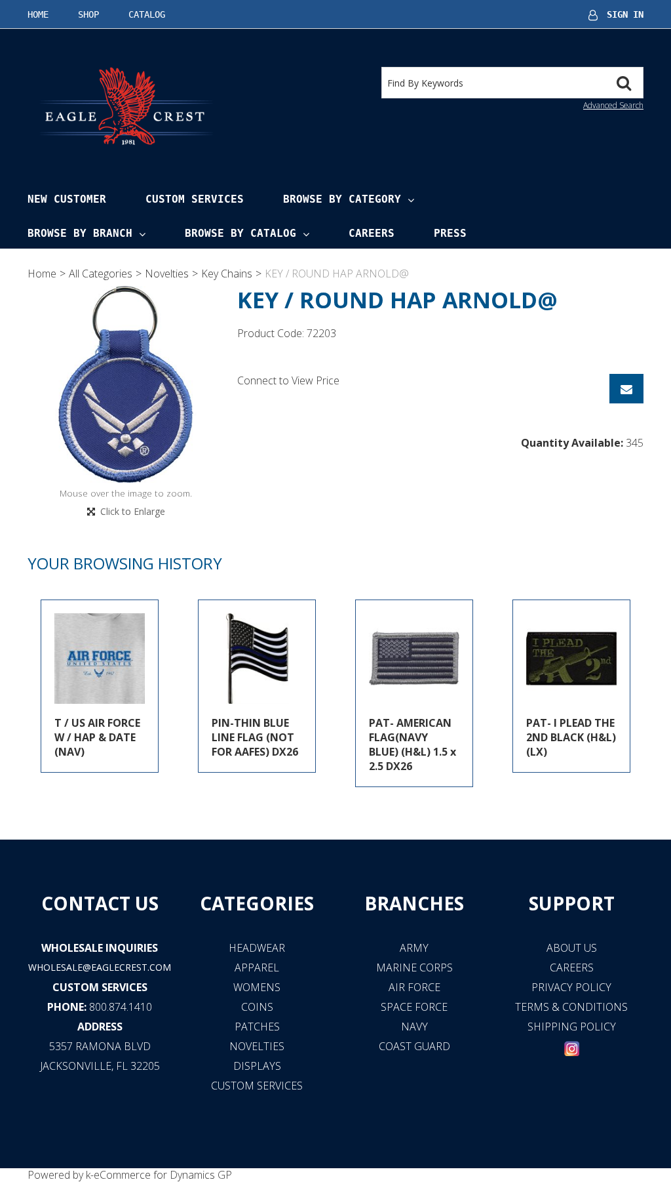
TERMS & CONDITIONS (571, 1007)
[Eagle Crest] (126, 105)
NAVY (414, 1026)
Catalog (146, 14)
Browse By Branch (80, 233)
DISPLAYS (257, 1066)
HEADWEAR (257, 948)
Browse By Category (342, 199)
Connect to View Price (288, 380)
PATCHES (257, 1026)
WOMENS (256, 987)
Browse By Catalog (240, 233)
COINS (257, 1007)
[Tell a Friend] (626, 388)
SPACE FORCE (414, 1007)
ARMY (414, 948)
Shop (88, 14)
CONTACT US (100, 903)
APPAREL (257, 967)
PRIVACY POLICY (571, 987)
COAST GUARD (414, 1046)
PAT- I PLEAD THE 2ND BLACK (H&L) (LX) (571, 737)
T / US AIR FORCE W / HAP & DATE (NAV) (97, 737)
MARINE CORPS (414, 967)
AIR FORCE (414, 987)
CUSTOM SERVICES (99, 987)
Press (450, 233)
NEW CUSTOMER (67, 199)
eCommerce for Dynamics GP (163, 1175)
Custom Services (194, 199)
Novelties (167, 273)
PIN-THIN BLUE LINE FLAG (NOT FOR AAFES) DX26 (255, 737)
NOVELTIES (256, 1046)
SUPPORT (572, 903)
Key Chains (226, 273)
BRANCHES (414, 903)
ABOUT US (571, 948)
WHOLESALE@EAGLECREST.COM (99, 967)
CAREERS (572, 967)
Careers (371, 233)
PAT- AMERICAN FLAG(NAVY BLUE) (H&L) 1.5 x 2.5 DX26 (412, 744)
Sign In (625, 14)
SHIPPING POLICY (571, 1026)
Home (38, 14)
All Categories (100, 273)
